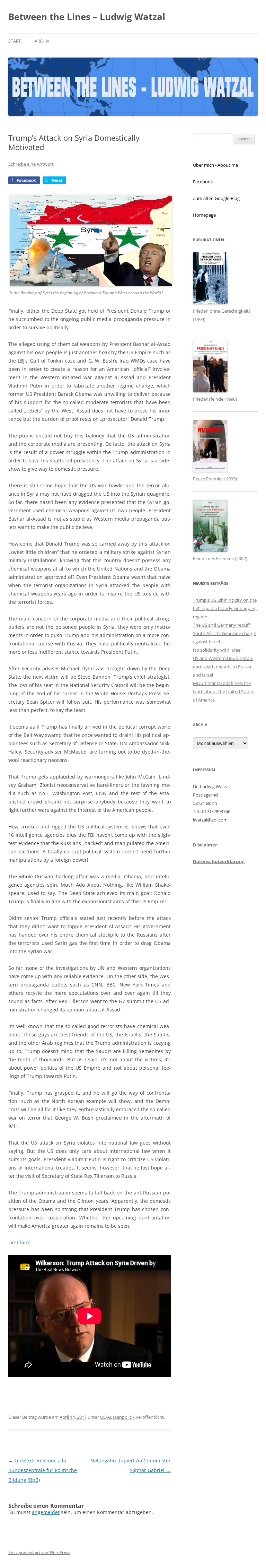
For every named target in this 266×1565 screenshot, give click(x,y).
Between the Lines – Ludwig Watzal (86, 16)
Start (14, 41)
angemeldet (46, 1512)
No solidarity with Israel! (217, 650)
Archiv (42, 41)
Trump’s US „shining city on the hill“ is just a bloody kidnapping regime (225, 608)
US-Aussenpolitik (117, 1417)
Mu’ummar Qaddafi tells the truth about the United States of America (223, 691)
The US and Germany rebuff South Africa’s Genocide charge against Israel (224, 633)
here (25, 1242)
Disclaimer (205, 845)
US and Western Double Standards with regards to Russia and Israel (223, 666)
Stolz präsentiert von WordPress (39, 1552)
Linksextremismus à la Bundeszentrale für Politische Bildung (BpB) (42, 1470)
